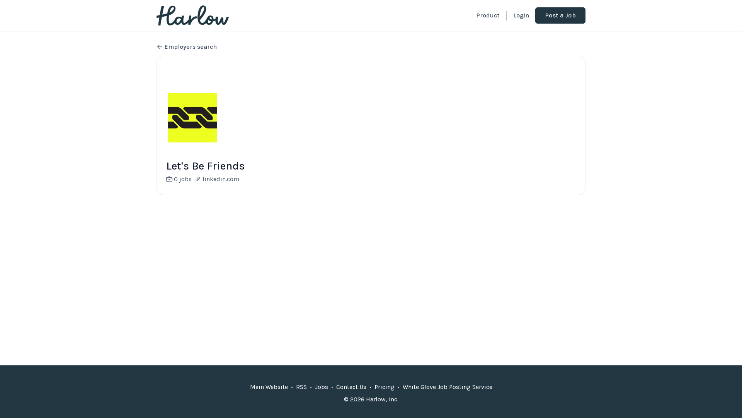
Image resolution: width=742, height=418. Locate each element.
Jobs (321, 387)
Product (487, 15)
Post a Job (560, 15)
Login (521, 15)
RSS (301, 387)
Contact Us (351, 387)
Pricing (384, 387)
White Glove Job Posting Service (447, 387)
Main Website (269, 387)
